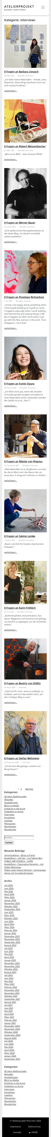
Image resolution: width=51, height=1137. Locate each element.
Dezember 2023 (12, 936)
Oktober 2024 (11, 918)
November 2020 (12, 1029)
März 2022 (9, 984)
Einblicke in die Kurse (14, 808)
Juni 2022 (8, 978)
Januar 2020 (10, 1056)
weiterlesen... (10, 90)
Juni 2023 (8, 951)
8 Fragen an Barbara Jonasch (21, 72)
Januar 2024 (10, 933)
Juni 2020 (9, 1044)
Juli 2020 (8, 1041)
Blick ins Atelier (11, 805)
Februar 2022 (10, 987)
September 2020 (12, 1035)
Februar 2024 (10, 930)
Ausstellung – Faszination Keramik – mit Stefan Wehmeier (23, 866)
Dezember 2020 (12, 1026)
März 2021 (9, 1017)
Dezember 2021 (11, 990)
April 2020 (9, 1050)
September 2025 (12, 909)
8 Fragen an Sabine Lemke (19, 536)
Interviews (29, 76)
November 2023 (12, 939)
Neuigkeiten (10, 826)
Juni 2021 (8, 1008)
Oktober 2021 (10, 996)
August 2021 (10, 1002)
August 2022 (10, 972)
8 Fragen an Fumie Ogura (19, 384)
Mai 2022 (8, 981)
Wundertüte (10, 829)
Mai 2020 (8, 1047)
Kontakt (17, 1132)
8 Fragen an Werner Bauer (19, 223)
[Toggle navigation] (43, 7)
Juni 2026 (9, 888)
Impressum (15, 1126)
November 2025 (12, 903)
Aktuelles (21, 76)
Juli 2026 (8, 885)
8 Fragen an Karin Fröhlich (20, 608)
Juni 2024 (9, 921)
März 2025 (9, 915)
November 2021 (12, 993)
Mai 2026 (8, 891)
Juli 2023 (8, 948)
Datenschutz (34, 1126)
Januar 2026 (10, 900)
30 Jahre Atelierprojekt (15, 796)
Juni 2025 (8, 912)
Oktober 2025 (11, 906)
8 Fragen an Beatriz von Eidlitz (22, 683)
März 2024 (9, 927)
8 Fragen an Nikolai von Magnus (23, 461)
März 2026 (9, 897)
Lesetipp (8, 820)
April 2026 (9, 894)
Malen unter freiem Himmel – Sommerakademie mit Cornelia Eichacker (25, 872)
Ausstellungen (11, 802)
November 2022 (12, 966)
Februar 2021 (10, 1020)
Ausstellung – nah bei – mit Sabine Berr (23, 858)
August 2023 (10, 945)
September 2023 (12, 942)
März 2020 (9, 1053)
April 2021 (9, 1014)
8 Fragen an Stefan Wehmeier (21, 758)
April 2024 (9, 924)
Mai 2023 (8, 954)
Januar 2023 (10, 960)
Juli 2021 (8, 1005)
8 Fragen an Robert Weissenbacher (25, 146)
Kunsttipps (9, 817)
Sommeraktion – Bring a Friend (19, 855)
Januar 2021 (10, 1023)
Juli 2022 (8, 975)
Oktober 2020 (11, 1032)
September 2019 (12, 1059)
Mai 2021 (8, 1011)
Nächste (29, 789)
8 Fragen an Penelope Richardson (24, 297)
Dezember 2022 (12, 963)
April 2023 (9, 957)
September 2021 (12, 999)
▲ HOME (33, 1132)
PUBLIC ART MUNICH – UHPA (18, 861)
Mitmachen (9, 823)
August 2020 (10, 1038)
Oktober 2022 (11, 969)
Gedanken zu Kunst (13, 811)
